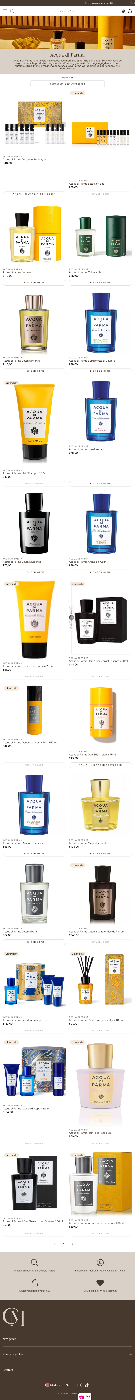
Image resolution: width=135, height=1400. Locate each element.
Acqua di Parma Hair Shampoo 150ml (25, 473)
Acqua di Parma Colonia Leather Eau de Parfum (96, 931)
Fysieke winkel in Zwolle (105, 3)
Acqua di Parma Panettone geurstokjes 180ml (96, 1020)
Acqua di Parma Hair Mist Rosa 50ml (90, 1133)
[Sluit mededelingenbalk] (131, 2)
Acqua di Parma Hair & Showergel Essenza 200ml (98, 661)
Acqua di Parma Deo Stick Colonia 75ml (92, 754)
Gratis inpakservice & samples (58, 3)
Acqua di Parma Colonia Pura (20, 931)
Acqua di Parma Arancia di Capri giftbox (26, 1108)
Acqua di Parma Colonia (17, 272)
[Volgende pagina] (80, 1244)
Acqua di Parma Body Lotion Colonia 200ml (28, 666)
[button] (5, 11)
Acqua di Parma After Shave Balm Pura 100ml (96, 1223)
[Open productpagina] (34, 121)
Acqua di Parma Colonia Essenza (22, 562)
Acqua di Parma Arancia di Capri (88, 562)
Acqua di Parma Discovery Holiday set (25, 159)
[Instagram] (80, 1385)
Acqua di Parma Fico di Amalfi (86, 449)
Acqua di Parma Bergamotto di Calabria (92, 361)
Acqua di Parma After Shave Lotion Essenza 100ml (33, 1221)
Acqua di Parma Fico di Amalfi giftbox (25, 1020)
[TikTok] (87, 1385)
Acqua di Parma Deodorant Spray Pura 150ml (30, 742)
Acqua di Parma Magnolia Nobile (88, 843)
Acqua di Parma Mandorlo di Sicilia (23, 843)
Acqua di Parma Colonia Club (86, 272)
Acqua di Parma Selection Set (86, 184)
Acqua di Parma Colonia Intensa (21, 361)
